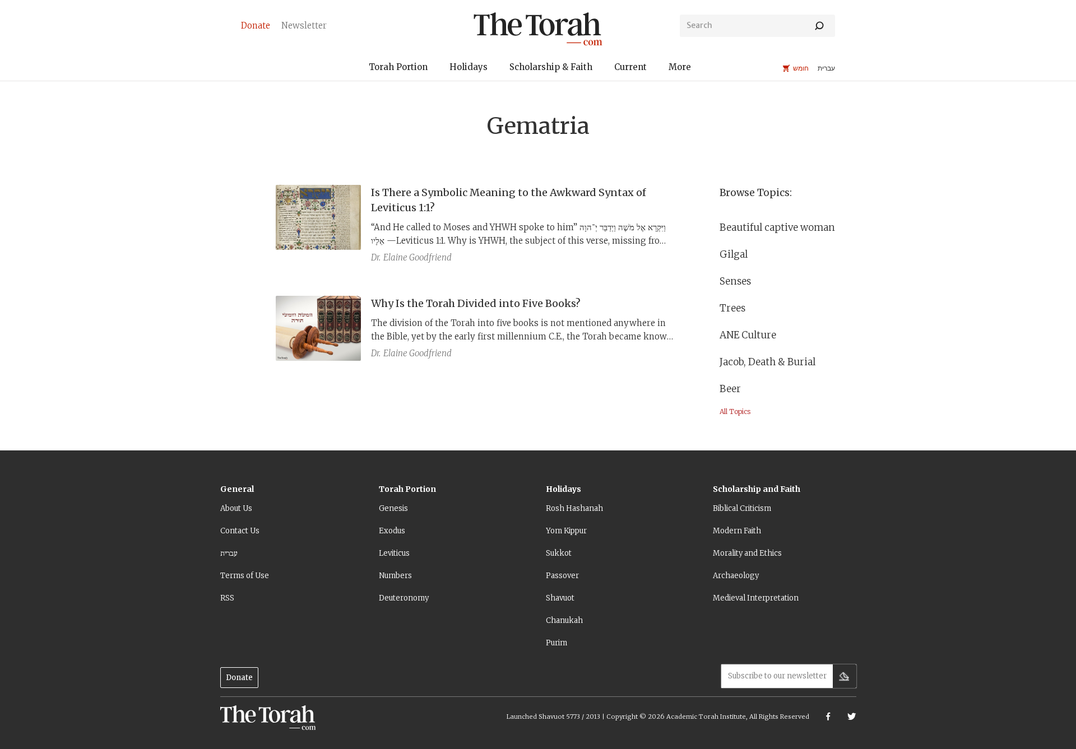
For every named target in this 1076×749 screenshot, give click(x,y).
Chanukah (564, 620)
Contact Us (239, 531)
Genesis (393, 508)
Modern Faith (737, 531)
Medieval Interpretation (756, 598)
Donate (239, 677)
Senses (735, 281)
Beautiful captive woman (777, 227)
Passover (562, 575)
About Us (236, 508)
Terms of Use (244, 575)
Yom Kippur (566, 531)
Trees (732, 308)
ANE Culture (748, 335)
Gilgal (734, 254)
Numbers (395, 575)
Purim (556, 643)
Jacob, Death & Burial (767, 362)
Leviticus (394, 553)
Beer (730, 389)
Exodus (392, 531)
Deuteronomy (404, 598)
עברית (229, 553)
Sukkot (559, 553)
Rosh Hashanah (574, 508)
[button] (398, 68)
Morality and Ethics (747, 553)
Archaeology (736, 575)
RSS (227, 598)
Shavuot (560, 598)
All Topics (735, 411)
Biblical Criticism (742, 508)
